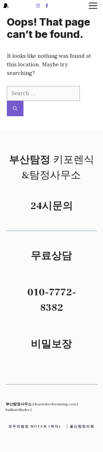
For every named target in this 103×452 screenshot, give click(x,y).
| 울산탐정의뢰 (80, 426)
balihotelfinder (18, 410)
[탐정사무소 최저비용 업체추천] (6, 5)
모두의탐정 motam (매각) (35, 426)
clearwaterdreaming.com (54, 404)
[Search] (15, 108)
